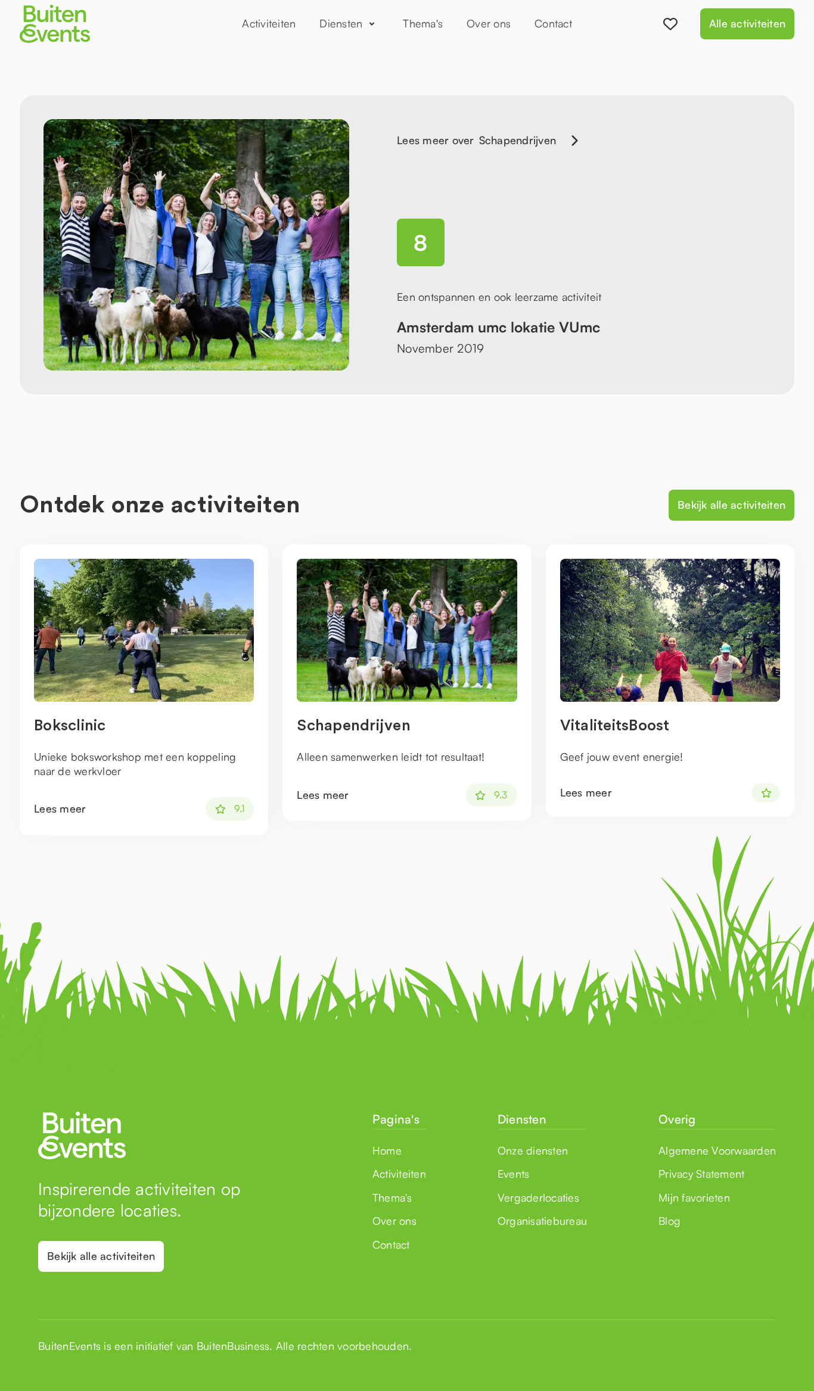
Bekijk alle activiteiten (731, 504)
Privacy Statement (701, 1173)
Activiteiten (269, 23)
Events (514, 1173)
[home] (91, 24)
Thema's (423, 23)
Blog (669, 1220)
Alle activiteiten (747, 23)
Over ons (489, 23)
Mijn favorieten (694, 1197)
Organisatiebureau (542, 1220)
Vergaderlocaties (538, 1197)
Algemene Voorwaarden (717, 1150)
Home (387, 1150)
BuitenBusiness (233, 1345)
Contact (553, 23)
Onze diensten (533, 1150)
